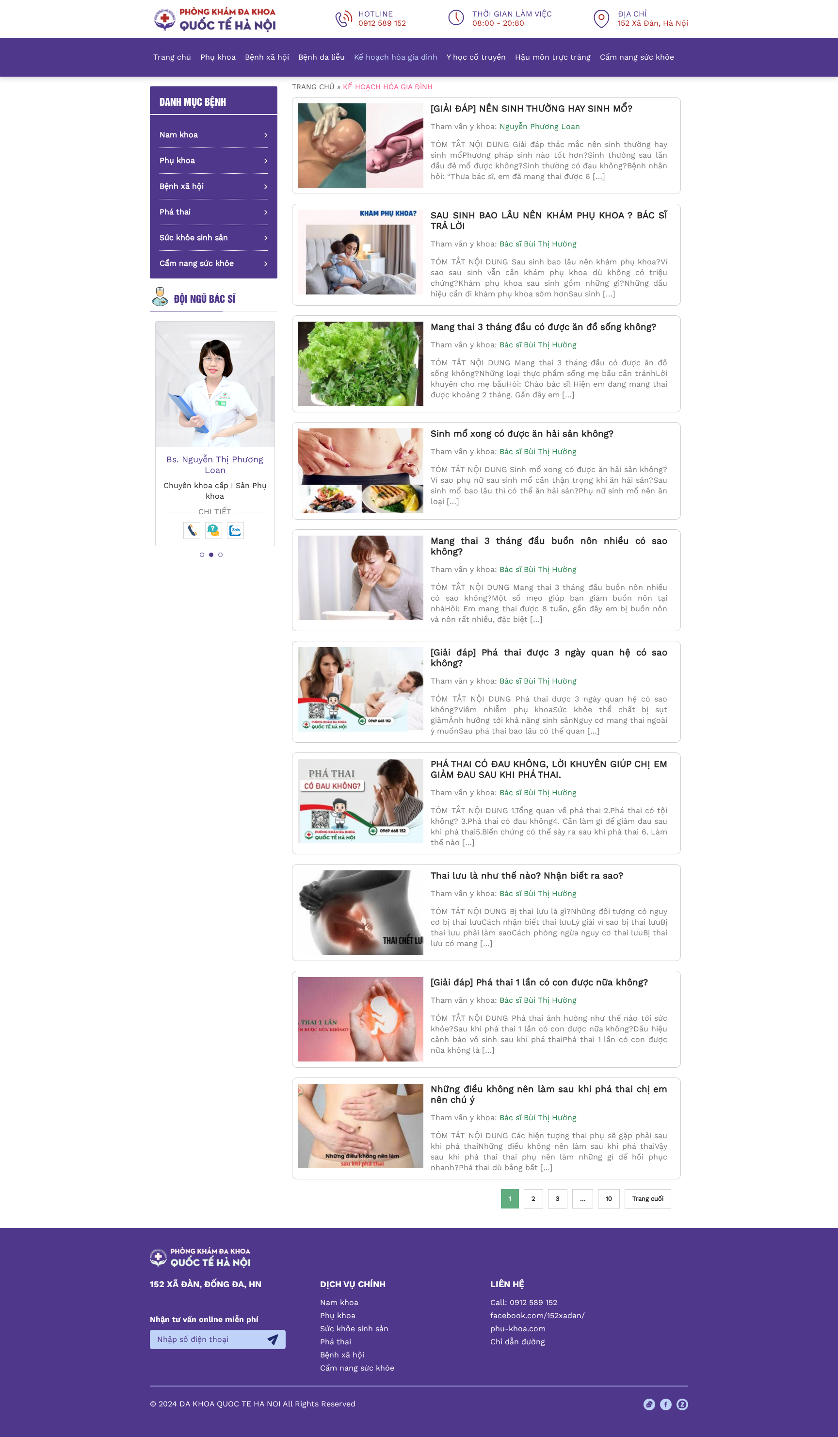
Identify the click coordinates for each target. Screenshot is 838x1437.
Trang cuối (647, 1198)
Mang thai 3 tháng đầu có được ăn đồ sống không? (543, 327)
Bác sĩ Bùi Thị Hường (538, 243)
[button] (202, 555)
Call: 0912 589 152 (523, 1302)
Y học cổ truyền (476, 57)
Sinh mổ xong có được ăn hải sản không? (522, 433)
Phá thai (175, 211)
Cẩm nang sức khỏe (637, 57)
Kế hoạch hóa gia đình (395, 57)
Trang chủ (172, 57)
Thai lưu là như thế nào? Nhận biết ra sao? (527, 875)
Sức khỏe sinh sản (194, 237)
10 (609, 1198)
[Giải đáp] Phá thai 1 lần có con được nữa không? (539, 982)
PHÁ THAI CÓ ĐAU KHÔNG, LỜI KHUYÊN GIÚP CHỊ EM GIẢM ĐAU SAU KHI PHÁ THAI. (549, 769)
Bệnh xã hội (267, 57)
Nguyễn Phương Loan (540, 126)
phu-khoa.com (518, 1328)
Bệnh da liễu (321, 57)
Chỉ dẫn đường (517, 1341)
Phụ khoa (218, 57)
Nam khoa (179, 134)
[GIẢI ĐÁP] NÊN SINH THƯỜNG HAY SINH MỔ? (531, 108)
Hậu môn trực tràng (553, 57)
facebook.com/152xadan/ (537, 1315)
